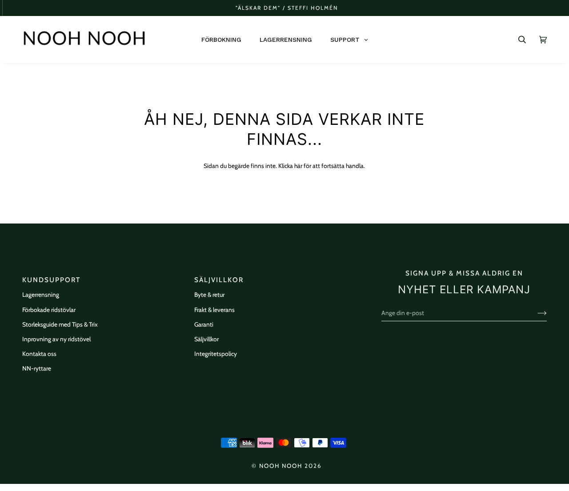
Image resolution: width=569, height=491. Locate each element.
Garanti (203, 324)
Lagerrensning (40, 294)
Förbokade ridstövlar (49, 309)
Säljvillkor (206, 339)
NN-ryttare (36, 368)
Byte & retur (209, 294)
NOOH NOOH (280, 465)
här (298, 165)
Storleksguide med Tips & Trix (60, 324)
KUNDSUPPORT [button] (51, 279)
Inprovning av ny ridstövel (56, 339)
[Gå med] (535, 313)
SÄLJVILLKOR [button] (219, 279)
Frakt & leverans (214, 309)
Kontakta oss (39, 353)
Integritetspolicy (215, 353)
